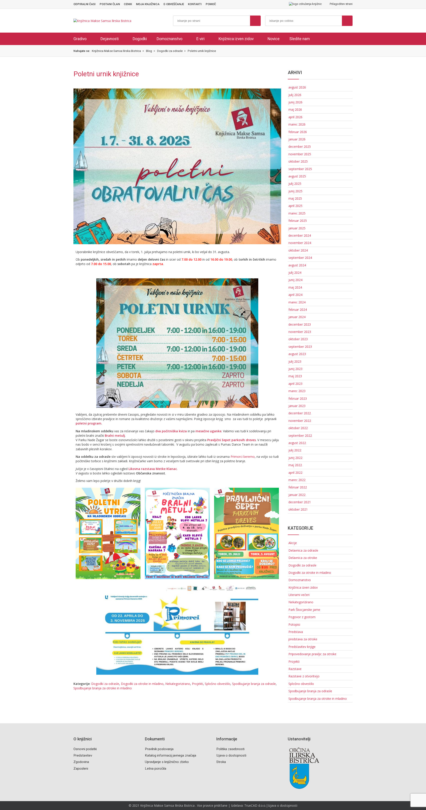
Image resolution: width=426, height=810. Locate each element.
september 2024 (300, 258)
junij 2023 (295, 369)
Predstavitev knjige (302, 647)
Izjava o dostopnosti (231, 755)
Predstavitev (82, 755)
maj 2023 (295, 376)
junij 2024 (295, 280)
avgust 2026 (297, 87)
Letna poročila (155, 769)
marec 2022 (297, 480)
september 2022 (300, 435)
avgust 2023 (297, 354)
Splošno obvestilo (217, 684)
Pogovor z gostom (302, 617)
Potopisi (294, 624)
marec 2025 (297, 213)
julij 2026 (294, 95)
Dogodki (140, 39)
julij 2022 (294, 450)
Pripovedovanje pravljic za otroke (312, 654)
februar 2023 (297, 398)
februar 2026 (297, 132)
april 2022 (295, 472)
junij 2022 (295, 458)
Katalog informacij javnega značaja (170, 755)
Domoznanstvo (169, 39)
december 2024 (299, 235)
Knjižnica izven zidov (236, 39)
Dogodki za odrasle (105, 684)
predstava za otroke (302, 639)
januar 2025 (297, 228)
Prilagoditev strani (341, 4)
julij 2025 (294, 183)
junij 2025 (295, 191)
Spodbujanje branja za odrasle (254, 684)
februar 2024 (297, 309)
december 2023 (299, 324)
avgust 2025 (297, 176)
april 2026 (295, 117)
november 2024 (299, 243)
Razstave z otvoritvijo (304, 676)
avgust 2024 (297, 265)
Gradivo (80, 39)
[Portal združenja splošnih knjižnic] (305, 4)
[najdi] (255, 21)
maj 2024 (295, 287)
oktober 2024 (298, 250)
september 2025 (300, 169)
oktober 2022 (298, 428)
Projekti (197, 684)
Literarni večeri (299, 595)
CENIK (128, 4)
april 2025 (295, 206)
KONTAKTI (195, 4)
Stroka (221, 762)
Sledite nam (299, 39)
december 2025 (299, 146)
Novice (274, 39)
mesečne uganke (208, 431)
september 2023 (300, 346)
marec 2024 (297, 302)
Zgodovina (81, 762)
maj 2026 (295, 109)
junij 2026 (295, 102)
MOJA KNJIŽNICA (148, 4)
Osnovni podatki (85, 749)
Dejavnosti (110, 39)
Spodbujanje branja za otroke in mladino (102, 688)
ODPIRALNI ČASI (84, 4)
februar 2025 (297, 220)
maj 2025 (295, 198)
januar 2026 (297, 139)
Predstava (295, 632)
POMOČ (211, 4)
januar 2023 (297, 406)
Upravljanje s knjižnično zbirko (167, 762)
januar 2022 (297, 495)
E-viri (200, 39)
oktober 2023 (298, 339)
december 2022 (299, 413)
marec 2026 (297, 124)
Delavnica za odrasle (303, 550)
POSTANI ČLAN (110, 4)
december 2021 (299, 502)
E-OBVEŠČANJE (174, 4)
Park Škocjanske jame (304, 610)
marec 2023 (297, 391)
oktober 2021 (298, 509)
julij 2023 (294, 361)
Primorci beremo (243, 456)
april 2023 (295, 383)
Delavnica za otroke (302, 558)
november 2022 (299, 421)
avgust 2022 (297, 443)
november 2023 (299, 332)
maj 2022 (295, 465)
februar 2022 (297, 487)
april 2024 (295, 295)
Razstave (295, 669)
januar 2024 (297, 317)
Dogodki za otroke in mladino (142, 684)
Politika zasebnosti (230, 749)
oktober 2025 (298, 161)
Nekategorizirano (177, 684)
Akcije (292, 543)
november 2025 (299, 154)
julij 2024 (294, 272)
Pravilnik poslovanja (159, 749)
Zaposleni (80, 769)
